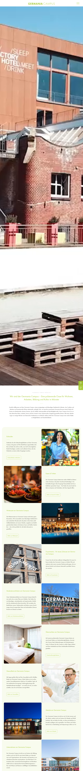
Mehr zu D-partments (52, 575)
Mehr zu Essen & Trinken (53, 494)
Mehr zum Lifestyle (51, 731)
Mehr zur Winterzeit (13, 535)
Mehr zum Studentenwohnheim (15, 616)
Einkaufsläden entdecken (14, 457)
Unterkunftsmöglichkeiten (53, 655)
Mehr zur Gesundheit (13, 694)
